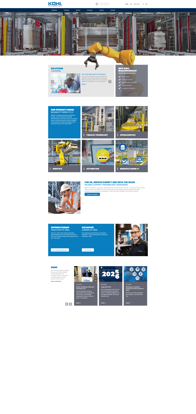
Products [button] (66, 10)
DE (143, 4)
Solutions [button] (54, 10)
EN (146, 4)
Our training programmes (60, 250)
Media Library (137, 4)
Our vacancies (88, 250)
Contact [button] (113, 10)
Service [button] (78, 10)
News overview (56, 281)
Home (126, 4)
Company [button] (90, 10)
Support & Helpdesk (92, 194)
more (84, 87)
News (131, 4)
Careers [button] (101, 10)
